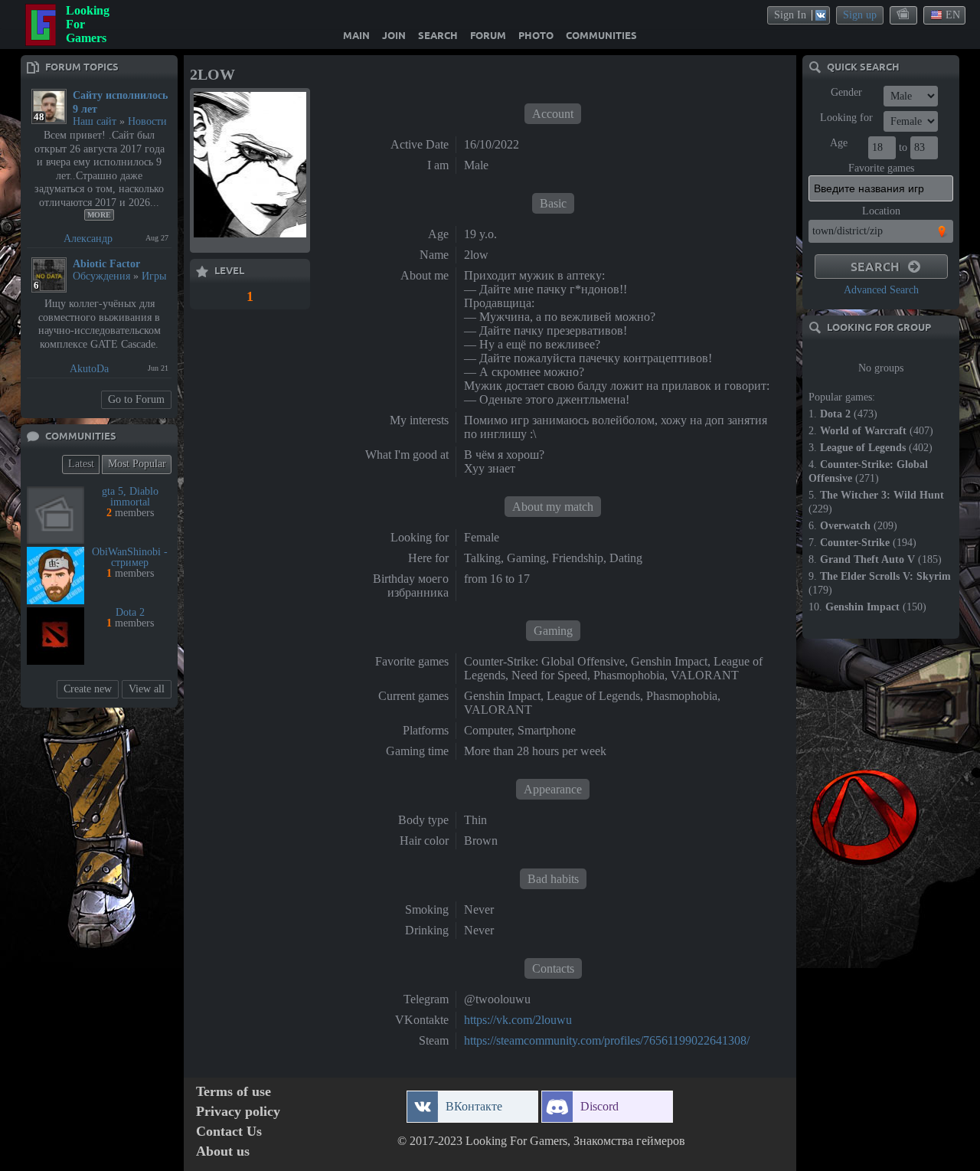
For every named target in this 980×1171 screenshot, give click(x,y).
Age (839, 143)
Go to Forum (136, 399)
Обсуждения (101, 276)
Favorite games (881, 168)
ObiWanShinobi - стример (130, 557)
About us (223, 1151)
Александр (88, 238)
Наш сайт (94, 121)
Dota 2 (130, 612)
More (99, 215)
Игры (154, 276)
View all (147, 689)
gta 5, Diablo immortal (130, 497)
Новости (147, 121)
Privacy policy (238, 1111)
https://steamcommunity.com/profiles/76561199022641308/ (607, 1040)
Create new (88, 689)
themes (904, 14)
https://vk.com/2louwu (518, 1019)
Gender (846, 92)
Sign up (860, 15)
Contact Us (229, 1131)
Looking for (846, 117)
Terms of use (233, 1091)
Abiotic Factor (106, 264)
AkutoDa (89, 369)
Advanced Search (881, 290)
